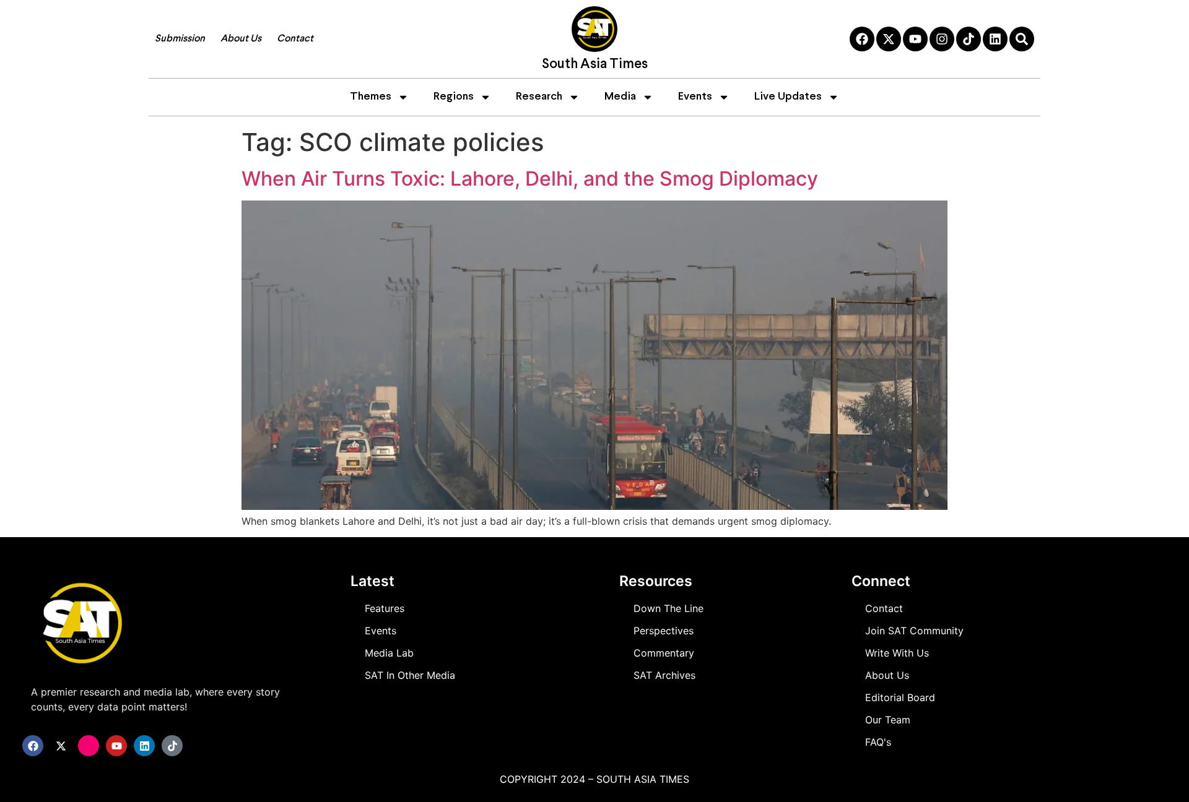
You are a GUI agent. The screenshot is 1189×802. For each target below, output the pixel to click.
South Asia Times (595, 64)
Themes (370, 97)
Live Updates (788, 97)
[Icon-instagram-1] (88, 745)
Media (620, 97)
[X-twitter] (888, 39)
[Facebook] (862, 39)
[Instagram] (942, 39)
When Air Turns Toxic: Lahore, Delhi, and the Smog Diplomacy (530, 178)
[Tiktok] (968, 39)
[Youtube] (915, 39)
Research (539, 97)
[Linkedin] (995, 39)
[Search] (1021, 39)
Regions (453, 97)
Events (695, 97)
